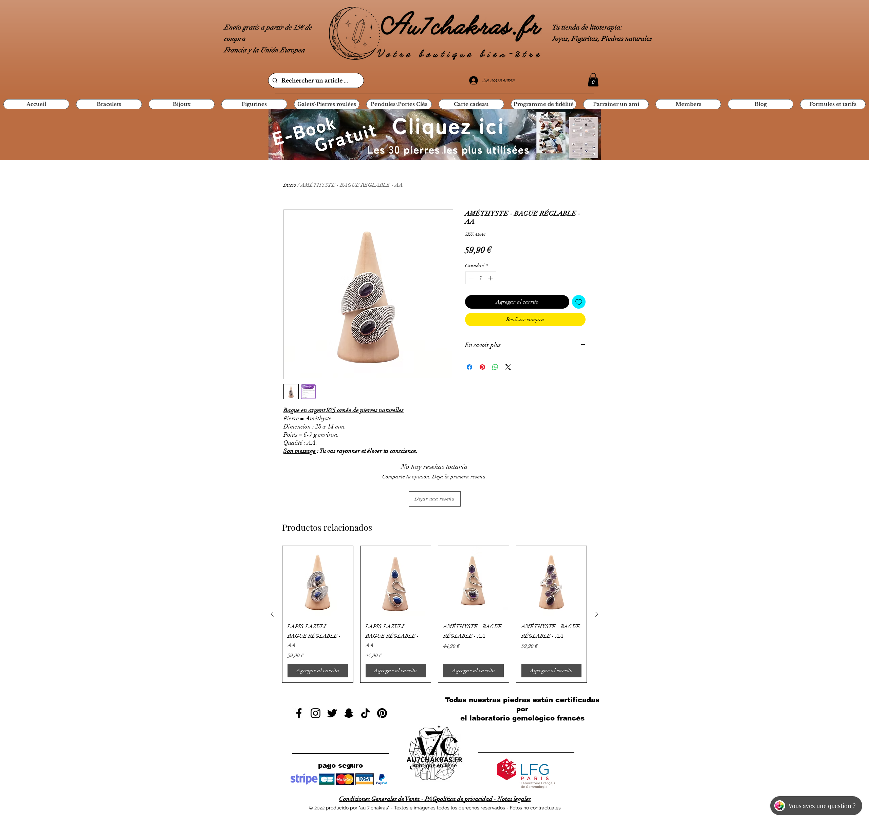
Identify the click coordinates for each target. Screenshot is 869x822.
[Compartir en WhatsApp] (495, 367)
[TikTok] (365, 713)
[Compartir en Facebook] (469, 367)
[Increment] (491, 278)
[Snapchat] (348, 713)
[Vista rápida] (317, 581)
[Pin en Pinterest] (482, 367)
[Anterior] (272, 614)
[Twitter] (332, 713)
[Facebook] (299, 713)
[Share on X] (508, 367)
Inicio (289, 185)
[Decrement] (470, 278)
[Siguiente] (597, 614)
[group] (434, 614)
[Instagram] (315, 713)
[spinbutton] (481, 278)
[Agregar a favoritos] (579, 302)
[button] (593, 79)
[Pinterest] (382, 713)
